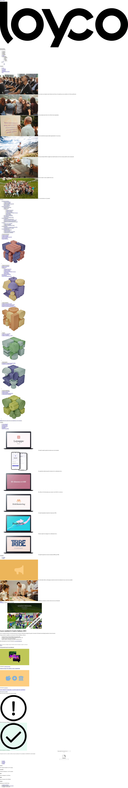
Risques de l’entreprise (7, 207)
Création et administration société (9, 225)
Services (3, 52)
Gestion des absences (7, 202)
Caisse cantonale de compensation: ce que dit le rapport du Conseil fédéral (12, 689)
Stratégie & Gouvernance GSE (9, 219)
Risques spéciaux (8, 214)
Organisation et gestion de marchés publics (10, 227)
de (4, 64)
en (4, 63)
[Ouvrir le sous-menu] (9, 201)
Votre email (59, 751)
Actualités (3, 54)
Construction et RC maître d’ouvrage (12, 212)
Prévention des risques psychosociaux (10, 220)
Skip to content (2, 0)
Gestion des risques (7, 230)
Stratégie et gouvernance (8, 229)
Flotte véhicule (8, 213)
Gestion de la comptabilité (8, 223)
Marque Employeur (7, 205)
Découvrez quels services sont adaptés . (11, 420)
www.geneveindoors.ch (18, 641)
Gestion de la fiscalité (7, 224)
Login (3, 61)
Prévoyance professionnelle (8, 215)
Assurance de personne (9, 210)
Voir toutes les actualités (4, 691)
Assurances (6, 687)
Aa (5, 60)
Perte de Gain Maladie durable (9, 217)
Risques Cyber (6, 208)
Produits (3, 53)
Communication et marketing (8, 232)
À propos (3, 51)
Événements (2, 602)
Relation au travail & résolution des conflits (11, 221)
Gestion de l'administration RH (9, 203)
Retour (1, 601)
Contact (3, 55)
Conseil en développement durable (9, 231)
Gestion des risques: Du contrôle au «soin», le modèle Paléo (10, 668)
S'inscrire (64, 758)
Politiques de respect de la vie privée (7, 785)
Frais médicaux (6, 216)
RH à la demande (7, 204)
